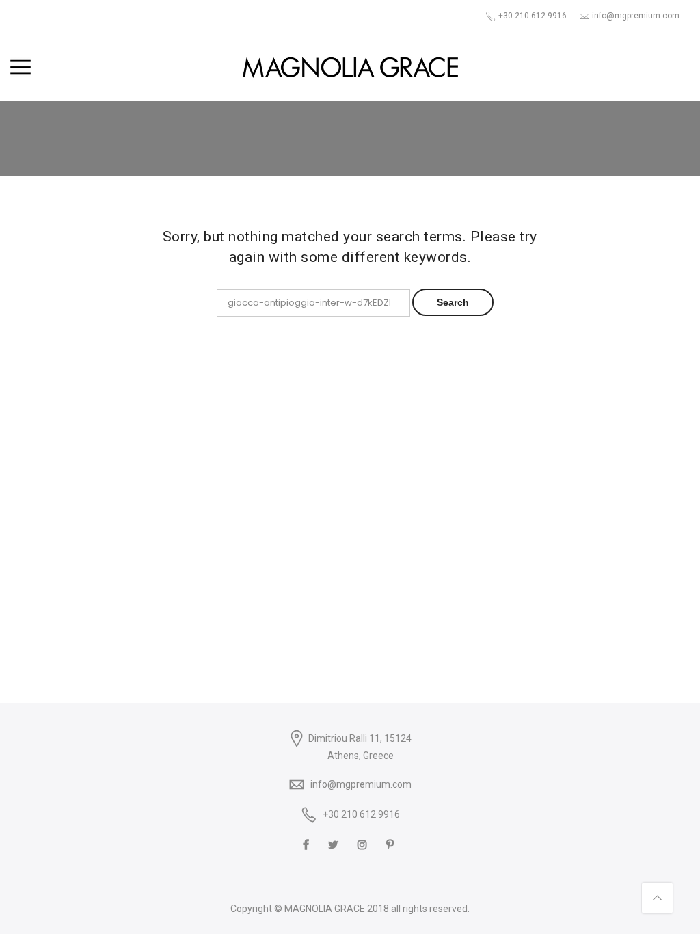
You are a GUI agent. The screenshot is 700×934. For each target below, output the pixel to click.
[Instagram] (364, 844)
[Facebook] (307, 844)
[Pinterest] (391, 844)
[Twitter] (335, 844)
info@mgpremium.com (361, 784)
